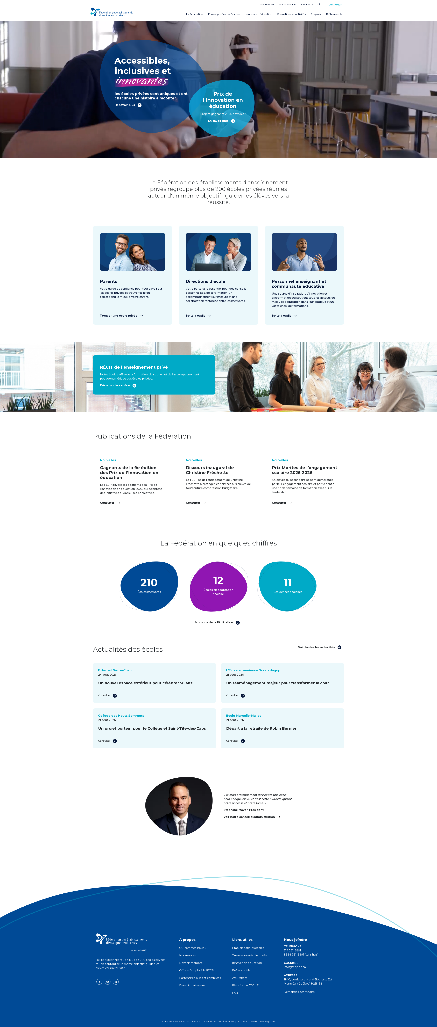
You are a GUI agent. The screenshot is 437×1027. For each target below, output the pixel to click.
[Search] (321, 4)
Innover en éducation (258, 14)
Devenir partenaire (192, 985)
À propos (307, 4)
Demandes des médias (299, 992)
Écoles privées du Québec (224, 14)
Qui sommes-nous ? (192, 948)
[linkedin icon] (115, 981)
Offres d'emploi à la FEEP (196, 970)
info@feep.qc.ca (295, 967)
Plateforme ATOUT (245, 985)
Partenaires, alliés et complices (200, 978)
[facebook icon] (100, 981)
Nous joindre (287, 4)
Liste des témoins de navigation (256, 1021)
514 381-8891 (292, 950)
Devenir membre (191, 963)
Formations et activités (291, 14)
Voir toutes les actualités (317, 647)
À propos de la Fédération (214, 622)
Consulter (107, 502)
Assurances (267, 4)
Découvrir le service (115, 385)
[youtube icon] (108, 981)
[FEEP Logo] (111, 12)
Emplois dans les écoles (248, 948)
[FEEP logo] (121, 942)
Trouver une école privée (119, 315)
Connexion (335, 4)
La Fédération (194, 14)
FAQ (235, 993)
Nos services (187, 955)
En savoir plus (125, 105)
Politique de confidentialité (219, 1021)
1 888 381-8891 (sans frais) (301, 954)
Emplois (316, 14)
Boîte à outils (334, 14)
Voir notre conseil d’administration (250, 817)
